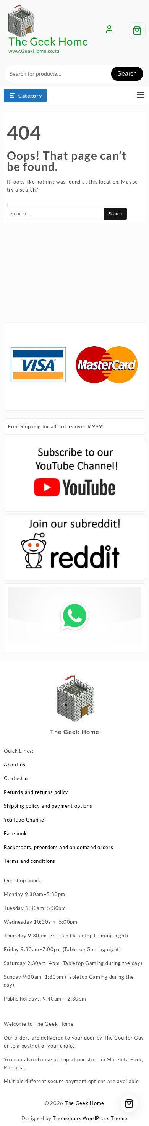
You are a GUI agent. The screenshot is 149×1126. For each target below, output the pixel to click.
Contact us (17, 778)
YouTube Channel (25, 820)
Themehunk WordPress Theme (90, 1118)
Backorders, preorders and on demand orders (58, 847)
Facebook (15, 833)
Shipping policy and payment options (48, 806)
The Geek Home (84, 1103)
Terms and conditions (29, 861)
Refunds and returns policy (36, 792)
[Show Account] (109, 30)
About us (15, 765)
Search (127, 73)
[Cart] (137, 30)
